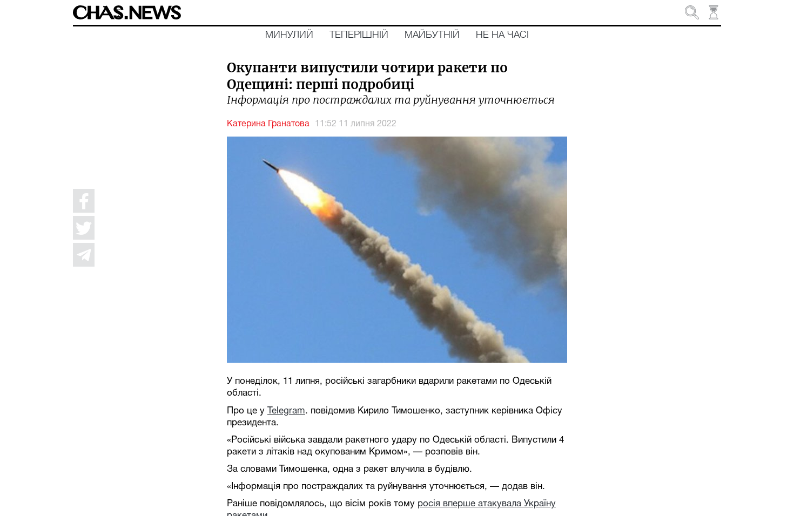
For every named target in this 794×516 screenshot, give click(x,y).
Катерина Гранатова (268, 124)
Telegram (286, 411)
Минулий (289, 35)
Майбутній (432, 35)
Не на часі (502, 35)
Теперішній (358, 35)
